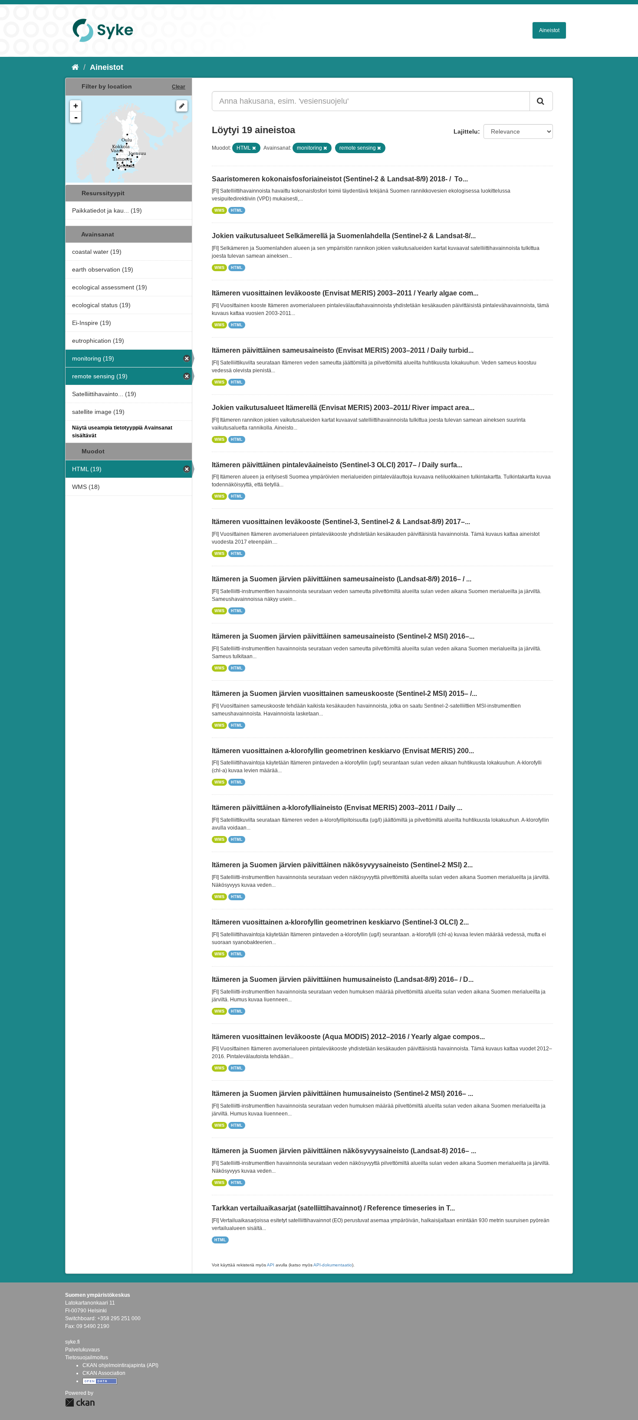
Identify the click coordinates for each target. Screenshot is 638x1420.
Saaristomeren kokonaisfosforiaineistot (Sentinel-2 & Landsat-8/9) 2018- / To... (340, 179)
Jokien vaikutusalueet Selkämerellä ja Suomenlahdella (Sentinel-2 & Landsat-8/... (344, 235)
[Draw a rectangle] (181, 106)
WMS (219, 210)
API (270, 1265)
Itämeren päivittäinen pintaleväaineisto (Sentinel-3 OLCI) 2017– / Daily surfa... (337, 465)
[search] (541, 101)
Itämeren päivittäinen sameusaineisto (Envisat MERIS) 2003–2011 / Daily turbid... (343, 350)
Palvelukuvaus (82, 1350)
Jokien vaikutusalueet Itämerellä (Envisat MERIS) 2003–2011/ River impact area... (343, 407)
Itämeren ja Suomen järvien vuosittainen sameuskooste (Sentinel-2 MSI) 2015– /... (344, 693)
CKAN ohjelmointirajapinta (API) (120, 1365)
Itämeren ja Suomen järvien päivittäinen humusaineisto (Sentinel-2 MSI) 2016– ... (342, 1093)
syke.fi (72, 1342)
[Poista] (254, 148)
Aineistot (549, 30)
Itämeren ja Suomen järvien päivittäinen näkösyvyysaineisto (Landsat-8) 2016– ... (344, 1150)
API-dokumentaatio (332, 1265)
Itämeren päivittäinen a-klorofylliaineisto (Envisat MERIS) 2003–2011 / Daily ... (337, 807)
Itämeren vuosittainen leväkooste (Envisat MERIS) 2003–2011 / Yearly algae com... (345, 293)
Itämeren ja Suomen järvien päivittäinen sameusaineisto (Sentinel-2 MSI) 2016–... (343, 636)
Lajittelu (466, 131)
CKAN (80, 1402)
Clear (178, 87)
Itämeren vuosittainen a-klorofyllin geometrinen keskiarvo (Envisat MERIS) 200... (343, 750)
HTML (237, 210)
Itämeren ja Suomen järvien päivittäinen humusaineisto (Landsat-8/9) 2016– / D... (343, 979)
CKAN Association (103, 1373)
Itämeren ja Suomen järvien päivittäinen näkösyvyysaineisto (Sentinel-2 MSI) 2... (342, 865)
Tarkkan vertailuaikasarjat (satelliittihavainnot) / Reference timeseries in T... (333, 1208)
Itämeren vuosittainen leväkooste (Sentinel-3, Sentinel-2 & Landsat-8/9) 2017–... (341, 521)
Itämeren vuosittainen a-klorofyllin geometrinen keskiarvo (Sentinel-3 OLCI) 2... (340, 922)
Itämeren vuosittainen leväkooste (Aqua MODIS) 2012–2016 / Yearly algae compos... (348, 1036)
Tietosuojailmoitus (86, 1357)
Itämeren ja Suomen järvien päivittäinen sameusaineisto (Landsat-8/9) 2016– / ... (341, 579)
